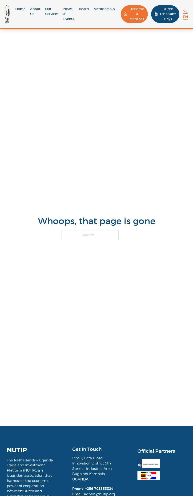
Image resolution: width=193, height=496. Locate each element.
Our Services (52, 11)
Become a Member (136, 14)
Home (20, 9)
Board (84, 9)
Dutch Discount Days (168, 14)
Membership (104, 9)
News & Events (68, 14)
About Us (35, 11)
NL (185, 11)
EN (185, 16)
